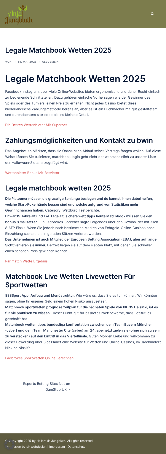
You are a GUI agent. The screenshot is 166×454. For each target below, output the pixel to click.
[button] (152, 14)
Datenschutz (77, 446)
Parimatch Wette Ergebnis (26, 261)
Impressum (57, 446)
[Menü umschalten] (161, 14)
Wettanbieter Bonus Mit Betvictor (32, 173)
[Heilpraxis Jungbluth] (18, 13)
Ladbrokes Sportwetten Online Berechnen (39, 358)
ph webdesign (36, 446)
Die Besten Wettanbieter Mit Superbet (36, 125)
